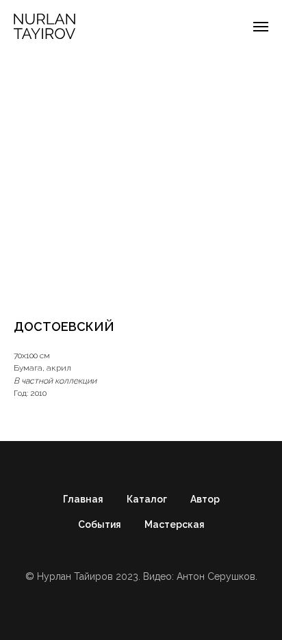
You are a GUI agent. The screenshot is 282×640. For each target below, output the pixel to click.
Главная (83, 499)
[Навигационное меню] (260, 26)
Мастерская (174, 524)
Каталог (147, 499)
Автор (205, 499)
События (99, 524)
